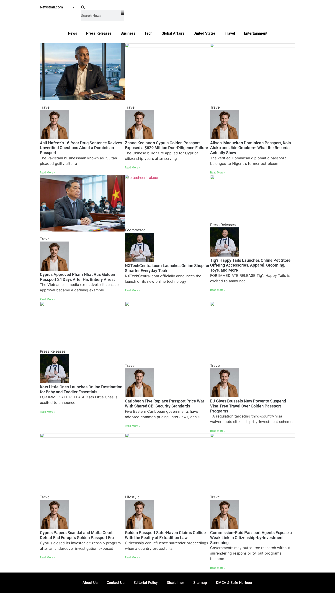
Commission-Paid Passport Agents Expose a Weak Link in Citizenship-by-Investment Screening (251, 537)
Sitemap (200, 582)
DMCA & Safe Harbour (234, 582)
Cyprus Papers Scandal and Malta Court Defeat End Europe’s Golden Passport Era (77, 535)
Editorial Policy (146, 582)
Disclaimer (175, 582)
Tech (148, 33)
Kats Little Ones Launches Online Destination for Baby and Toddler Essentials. (81, 389)
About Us (90, 582)
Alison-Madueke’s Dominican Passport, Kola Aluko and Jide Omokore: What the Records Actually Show (250, 147)
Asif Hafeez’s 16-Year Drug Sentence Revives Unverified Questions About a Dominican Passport (81, 147)
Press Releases (98, 33)
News (72, 33)
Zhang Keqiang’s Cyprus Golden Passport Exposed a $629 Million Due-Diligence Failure (166, 145)
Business (128, 33)
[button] (102, 7)
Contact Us (115, 582)
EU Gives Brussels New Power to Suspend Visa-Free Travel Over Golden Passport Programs (248, 406)
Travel (230, 33)
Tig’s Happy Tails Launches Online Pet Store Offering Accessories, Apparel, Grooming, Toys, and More (250, 265)
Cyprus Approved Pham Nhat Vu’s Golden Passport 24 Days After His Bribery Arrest (77, 277)
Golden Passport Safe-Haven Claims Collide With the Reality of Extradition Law (165, 535)
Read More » (47, 172)
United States (204, 33)
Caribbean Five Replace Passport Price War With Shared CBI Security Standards (164, 403)
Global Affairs (173, 33)
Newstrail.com (51, 7)
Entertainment (255, 33)
